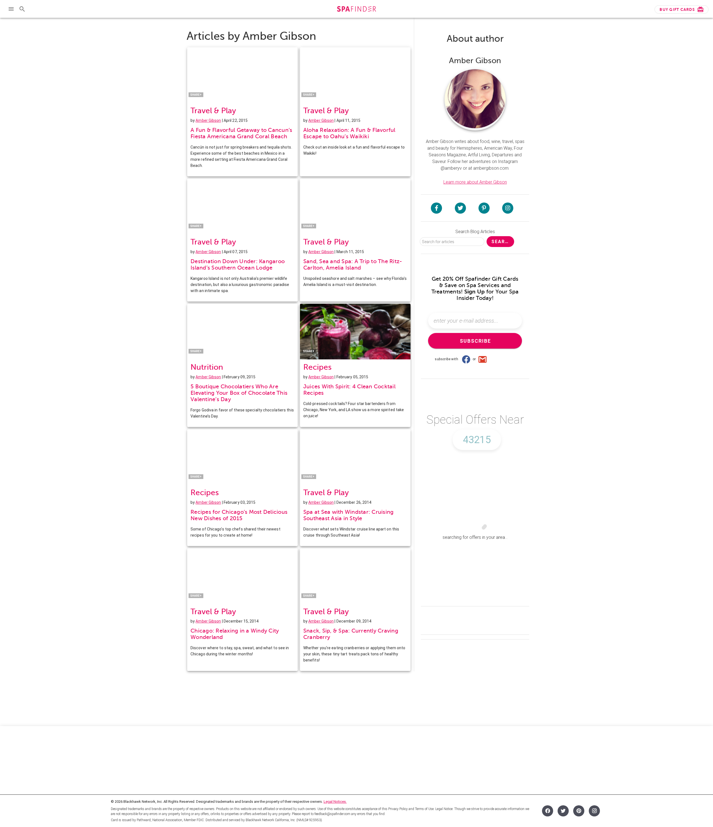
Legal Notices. (335, 801)
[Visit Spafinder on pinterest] (484, 208)
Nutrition (207, 367)
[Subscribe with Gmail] (482, 359)
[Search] (22, 9)
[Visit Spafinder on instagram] (507, 208)
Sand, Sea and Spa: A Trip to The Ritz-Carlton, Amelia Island (352, 264)
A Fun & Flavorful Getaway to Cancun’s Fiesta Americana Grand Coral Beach (241, 133)
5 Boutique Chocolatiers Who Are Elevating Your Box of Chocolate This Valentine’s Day (239, 393)
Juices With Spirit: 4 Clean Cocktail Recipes (349, 389)
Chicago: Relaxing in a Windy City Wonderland (235, 634)
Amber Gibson (208, 120)
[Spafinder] (356, 9)
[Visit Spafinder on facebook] (436, 208)
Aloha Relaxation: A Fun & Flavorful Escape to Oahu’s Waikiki (349, 133)
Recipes (317, 367)
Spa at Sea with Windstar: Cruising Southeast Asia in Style (348, 515)
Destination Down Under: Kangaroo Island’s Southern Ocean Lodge (238, 264)
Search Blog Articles (475, 231)
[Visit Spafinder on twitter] (460, 208)
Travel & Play (213, 110)
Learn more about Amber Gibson (475, 182)
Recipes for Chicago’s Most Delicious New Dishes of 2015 (239, 515)
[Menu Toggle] (11, 9)
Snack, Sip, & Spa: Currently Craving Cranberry (350, 634)
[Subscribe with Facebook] (466, 359)
